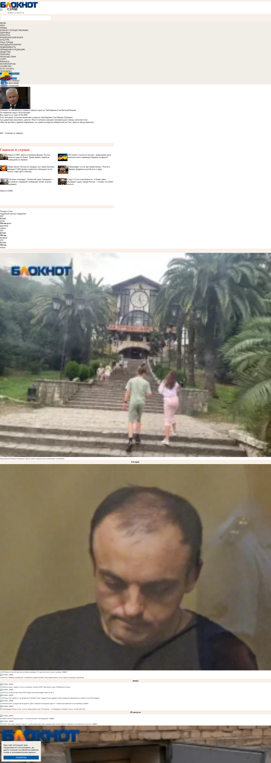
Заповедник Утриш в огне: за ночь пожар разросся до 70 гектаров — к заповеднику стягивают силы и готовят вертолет (44, 709)
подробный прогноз (8, 214)
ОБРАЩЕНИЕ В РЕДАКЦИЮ (12, 50)
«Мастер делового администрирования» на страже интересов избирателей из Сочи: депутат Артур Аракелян (47, 122)
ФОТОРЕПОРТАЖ (8, 64)
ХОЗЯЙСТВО (5, 66)
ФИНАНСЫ (4, 62)
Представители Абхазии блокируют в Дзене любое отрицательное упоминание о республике (32, 458)
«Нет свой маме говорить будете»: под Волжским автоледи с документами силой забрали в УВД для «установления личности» (48, 724)
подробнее (21, 214)
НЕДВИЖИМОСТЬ (8, 47)
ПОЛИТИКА (5, 54)
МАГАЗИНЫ (13, 83)
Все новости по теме (9, 115)
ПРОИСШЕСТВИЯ (8, 57)
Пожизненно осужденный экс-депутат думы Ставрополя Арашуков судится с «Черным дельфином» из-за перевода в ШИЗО (46, 703)
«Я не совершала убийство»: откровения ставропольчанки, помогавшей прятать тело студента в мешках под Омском (44, 677)
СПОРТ (3, 59)
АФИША (3, 28)
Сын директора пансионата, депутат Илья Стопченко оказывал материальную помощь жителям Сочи (43, 120)
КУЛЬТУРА (4, 40)
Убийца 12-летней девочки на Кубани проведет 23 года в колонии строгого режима (32, 672)
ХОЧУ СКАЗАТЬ (7, 69)
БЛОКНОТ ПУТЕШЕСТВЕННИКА (14, 30)
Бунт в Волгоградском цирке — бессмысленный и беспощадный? (26, 718)
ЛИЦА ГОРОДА (6, 42)
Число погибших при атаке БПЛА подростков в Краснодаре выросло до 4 (29, 692)
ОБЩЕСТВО (5, 52)
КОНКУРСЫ (5, 35)
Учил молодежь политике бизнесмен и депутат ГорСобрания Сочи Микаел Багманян (36, 117)
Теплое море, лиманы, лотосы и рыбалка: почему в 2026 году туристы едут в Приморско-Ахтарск (37, 687)
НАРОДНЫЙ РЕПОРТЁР (10, 45)
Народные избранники (9, 86)
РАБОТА (15, 74)
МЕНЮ (3, 23)
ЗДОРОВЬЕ (5, 33)
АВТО (2, 25)
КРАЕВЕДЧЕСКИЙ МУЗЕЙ (11, 37)
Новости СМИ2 (6, 191)
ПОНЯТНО (21, 757)
